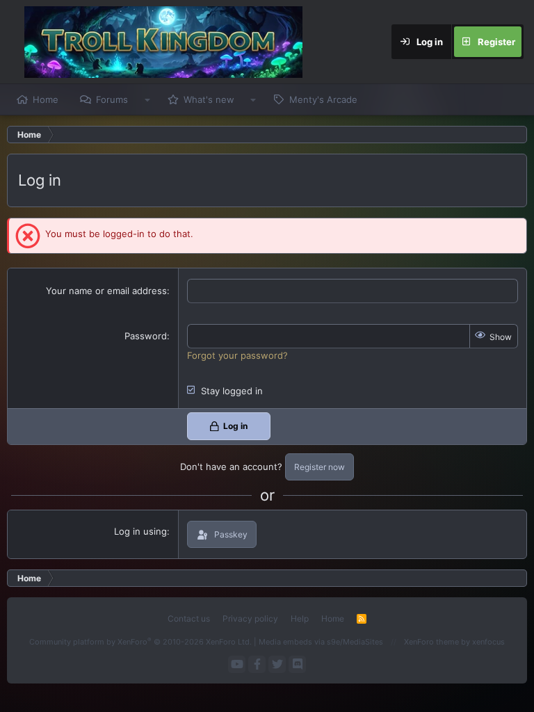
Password (145, 335)
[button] (147, 99)
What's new (209, 99)
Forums (112, 99)
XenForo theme (431, 642)
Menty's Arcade (323, 99)
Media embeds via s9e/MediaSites (321, 642)
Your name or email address (106, 290)
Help (300, 618)
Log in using (140, 531)
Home (45, 99)
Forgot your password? (237, 355)
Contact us (189, 618)
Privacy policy (250, 618)
